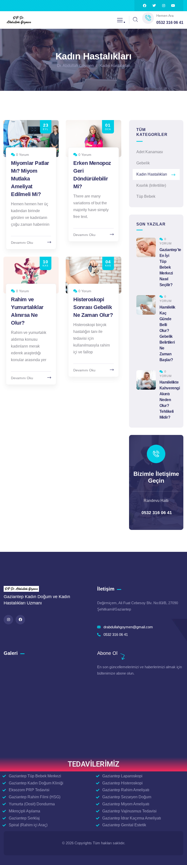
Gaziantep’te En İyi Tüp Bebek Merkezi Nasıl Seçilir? (170, 267)
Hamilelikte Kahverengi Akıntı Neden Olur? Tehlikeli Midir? (169, 399)
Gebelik (143, 163)
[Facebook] (144, 5)
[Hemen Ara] (148, 18)
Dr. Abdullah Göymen (75, 66)
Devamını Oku (22, 242)
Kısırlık (151, 185)
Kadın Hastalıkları (151, 174)
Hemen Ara (165, 16)
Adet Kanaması (149, 152)
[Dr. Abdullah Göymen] (19, 20)
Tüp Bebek (145, 196)
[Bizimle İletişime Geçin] (156, 454)
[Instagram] (163, 5)
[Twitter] (154, 5)
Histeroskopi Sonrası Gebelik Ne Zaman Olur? (93, 307)
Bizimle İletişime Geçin (156, 477)
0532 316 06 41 (156, 512)
